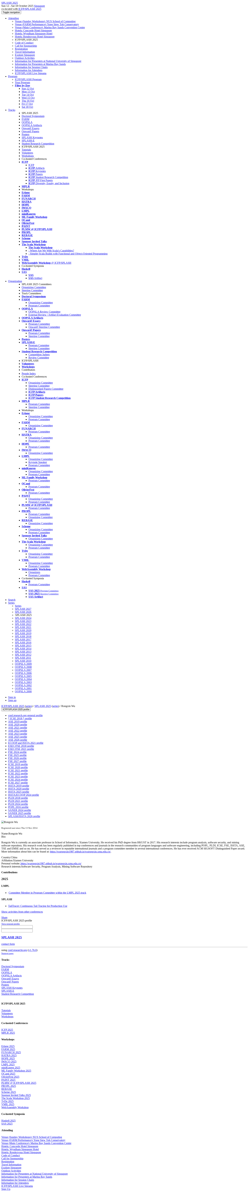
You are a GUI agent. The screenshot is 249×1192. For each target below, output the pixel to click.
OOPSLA (27, 122)
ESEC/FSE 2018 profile (21, 746)
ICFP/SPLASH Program (28, 79)
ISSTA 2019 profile (18, 785)
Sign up (12, 700)
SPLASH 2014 (23, 648)
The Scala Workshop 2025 (15, 1098)
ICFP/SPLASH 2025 (29, 8)
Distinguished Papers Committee (45, 388)
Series (18, 605)
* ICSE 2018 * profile (20, 718)
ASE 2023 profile (17, 733)
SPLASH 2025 (43, 706)
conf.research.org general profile (25, 715)
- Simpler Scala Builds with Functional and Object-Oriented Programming (68, 253)
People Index (29, 373)
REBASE (6, 1089)
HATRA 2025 (9, 1055)
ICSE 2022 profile (18, 773)
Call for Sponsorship (26, 45)
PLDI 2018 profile (18, 797)
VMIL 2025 (7, 1104)
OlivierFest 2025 (10, 1076)
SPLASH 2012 (23, 654)
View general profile (10, 923)
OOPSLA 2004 (23, 679)
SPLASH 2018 (23, 636)
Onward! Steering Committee (44, 327)
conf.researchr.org (17, 950)
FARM (25, 119)
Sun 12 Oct (28, 88)
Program (12, 76)
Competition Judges (39, 354)
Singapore (39, 5)
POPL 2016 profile (18, 807)
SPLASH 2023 (23, 621)
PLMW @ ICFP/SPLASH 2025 (18, 1082)
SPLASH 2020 (23, 630)
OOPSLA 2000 (23, 691)
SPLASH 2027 (23, 608)
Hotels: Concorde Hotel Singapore (33, 30)
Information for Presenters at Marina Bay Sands (40, 64)
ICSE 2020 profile (18, 767)
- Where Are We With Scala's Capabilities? (51, 250)
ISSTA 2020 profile (18, 788)
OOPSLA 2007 (23, 670)
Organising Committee (40, 517)
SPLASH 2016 (23, 642)
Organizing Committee (34, 287)
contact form (8, 944)
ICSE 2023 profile (18, 776)
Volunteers (27, 152)
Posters (25, 134)
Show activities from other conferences (22, 911)
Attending (13, 18)
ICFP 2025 (7, 1029)
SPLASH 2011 (23, 657)
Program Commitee (38, 345)
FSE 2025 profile (17, 755)
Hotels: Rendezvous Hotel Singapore (35, 36)
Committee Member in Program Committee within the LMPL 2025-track (47, 892)
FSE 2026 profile (17, 758)
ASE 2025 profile (17, 736)
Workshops (28, 155)
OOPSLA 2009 (23, 663)
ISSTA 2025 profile (18, 791)
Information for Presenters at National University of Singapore (48, 61)
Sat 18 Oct (27, 106)
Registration (21, 48)
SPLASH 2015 (23, 645)
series (29, 706)
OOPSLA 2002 (23, 685)
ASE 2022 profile (17, 730)
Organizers (34, 572)
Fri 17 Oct (27, 103)
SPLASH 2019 (23, 633)
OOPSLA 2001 (23, 688)
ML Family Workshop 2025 (16, 1070)
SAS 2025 (7, 1123)
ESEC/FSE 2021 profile (21, 749)
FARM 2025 (8, 1049)
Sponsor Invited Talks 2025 (16, 1095)
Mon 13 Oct (28, 91)
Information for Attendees (28, 70)
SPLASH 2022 (23, 624)
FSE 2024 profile (17, 752)
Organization (15, 281)
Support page (7, 953)
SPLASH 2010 (23, 660)
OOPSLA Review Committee (44, 311)
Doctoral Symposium (33, 116)
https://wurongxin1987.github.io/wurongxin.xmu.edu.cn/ (80, 851)
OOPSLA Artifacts (32, 125)
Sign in (12, 697)
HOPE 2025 (8, 1058)
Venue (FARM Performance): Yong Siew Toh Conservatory (47, 24)
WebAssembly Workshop (15, 1107)
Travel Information (25, 51)
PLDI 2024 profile (18, 804)
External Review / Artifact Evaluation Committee (54, 314)
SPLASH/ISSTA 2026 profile (24, 816)
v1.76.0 (32, 950)
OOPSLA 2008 (23, 667)
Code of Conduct (24, 42)
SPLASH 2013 (23, 651)
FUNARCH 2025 (11, 1052)
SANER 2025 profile (19, 813)
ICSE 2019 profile (18, 764)
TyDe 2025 (7, 1101)
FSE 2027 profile (17, 761)
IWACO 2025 (8, 1061)
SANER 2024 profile (19, 810)
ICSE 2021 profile (18, 770)
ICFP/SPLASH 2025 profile (16, 709)
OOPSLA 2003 (23, 682)
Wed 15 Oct (28, 97)
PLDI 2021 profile (18, 801)
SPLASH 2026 (23, 612)
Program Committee (39, 305)
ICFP (31, 165)
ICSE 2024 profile (18, 779)
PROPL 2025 (8, 1086)
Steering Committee (32, 290)
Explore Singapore (25, 54)
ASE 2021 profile (17, 727)
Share (4, 917)
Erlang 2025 (8, 1046)
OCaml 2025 (8, 1073)
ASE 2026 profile (17, 739)
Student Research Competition (38, 143)
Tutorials (26, 149)
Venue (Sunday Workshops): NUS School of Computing (45, 21)
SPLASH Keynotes (32, 137)
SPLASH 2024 (23, 618)
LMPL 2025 (8, 1064)
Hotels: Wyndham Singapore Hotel (33, 33)
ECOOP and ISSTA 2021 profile (25, 742)
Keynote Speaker (37, 462)
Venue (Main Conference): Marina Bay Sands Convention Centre (50, 27)
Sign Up (5, 1189)
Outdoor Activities (25, 58)
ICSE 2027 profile (18, 782)
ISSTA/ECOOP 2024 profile (23, 794)
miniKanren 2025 (10, 1067)
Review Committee (38, 357)
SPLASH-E (28, 140)
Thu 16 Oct (28, 100)
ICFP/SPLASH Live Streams (30, 73)
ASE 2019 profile (17, 721)
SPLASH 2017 (23, 639)
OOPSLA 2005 (23, 676)
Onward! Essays (30, 128)
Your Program (22, 82)
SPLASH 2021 (23, 627)
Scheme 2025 (8, 1092)
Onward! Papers (30, 131)
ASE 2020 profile (17, 724)
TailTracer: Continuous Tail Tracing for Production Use (37, 905)
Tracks (11, 110)
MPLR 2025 (8, 1032)
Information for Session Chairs (31, 67)
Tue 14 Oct (28, 94)
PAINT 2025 (8, 1079)
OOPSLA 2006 (23, 673)
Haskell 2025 (8, 1120)
